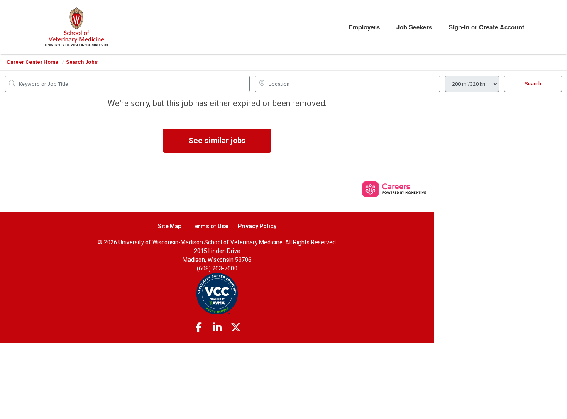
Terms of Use (209, 226)
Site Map (169, 226)
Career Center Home (33, 62)
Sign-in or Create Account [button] (486, 27)
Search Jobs (82, 62)
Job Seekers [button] (414, 27)
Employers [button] (364, 27)
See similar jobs (217, 140)
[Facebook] (199, 328)
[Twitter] (236, 328)
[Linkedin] (217, 328)
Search (533, 84)
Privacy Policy (257, 226)
